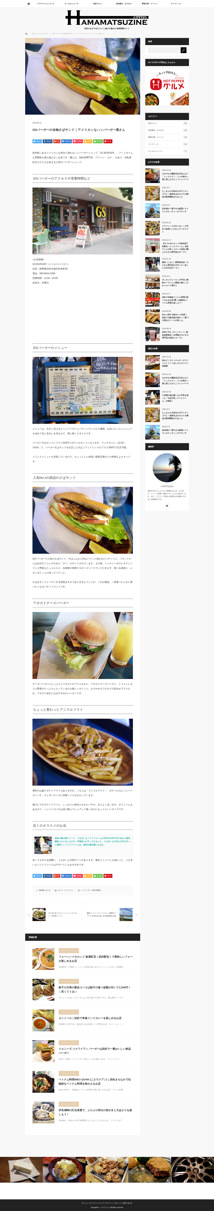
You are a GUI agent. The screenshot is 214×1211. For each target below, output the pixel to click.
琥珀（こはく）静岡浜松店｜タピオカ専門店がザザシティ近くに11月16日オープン (175, 265)
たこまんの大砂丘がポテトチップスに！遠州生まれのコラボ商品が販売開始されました (175, 194)
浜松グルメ (97, 4)
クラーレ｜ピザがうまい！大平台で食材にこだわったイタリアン (175, 229)
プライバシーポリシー (113, 1203)
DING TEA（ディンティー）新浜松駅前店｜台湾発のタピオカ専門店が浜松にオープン (175, 335)
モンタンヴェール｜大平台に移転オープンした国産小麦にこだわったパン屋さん (175, 282)
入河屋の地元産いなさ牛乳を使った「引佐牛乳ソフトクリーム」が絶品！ (175, 398)
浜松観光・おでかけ (124, 4)
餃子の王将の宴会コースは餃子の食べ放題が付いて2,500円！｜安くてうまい (95, 989)
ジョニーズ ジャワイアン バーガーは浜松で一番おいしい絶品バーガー (95, 1050)
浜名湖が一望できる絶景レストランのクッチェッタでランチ (175, 210)
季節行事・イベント (150, 4)
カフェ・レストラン (35, 40)
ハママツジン (167, 486)
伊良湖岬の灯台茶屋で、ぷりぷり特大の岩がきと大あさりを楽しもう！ (95, 1112)
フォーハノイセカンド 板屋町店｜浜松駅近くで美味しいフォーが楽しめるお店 (96, 958)
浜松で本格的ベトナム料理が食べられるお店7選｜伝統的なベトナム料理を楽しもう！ (175, 300)
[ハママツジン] (107, 24)
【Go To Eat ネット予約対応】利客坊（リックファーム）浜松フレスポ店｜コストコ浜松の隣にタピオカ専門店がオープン (175, 247)
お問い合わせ (127, 1203)
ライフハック (176, 4)
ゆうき (47, 890)
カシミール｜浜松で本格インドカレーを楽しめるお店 (90, 1018)
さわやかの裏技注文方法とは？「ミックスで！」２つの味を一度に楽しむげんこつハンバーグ (175, 176)
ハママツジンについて (45, 4)
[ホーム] (28, 3)
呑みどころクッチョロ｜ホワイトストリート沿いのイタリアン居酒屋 (175, 363)
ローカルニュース (71, 4)
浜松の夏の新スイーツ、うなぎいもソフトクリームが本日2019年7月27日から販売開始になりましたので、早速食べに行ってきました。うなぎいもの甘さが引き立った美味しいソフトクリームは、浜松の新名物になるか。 (92, 841)
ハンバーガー (86, 890)
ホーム (84, 1203)
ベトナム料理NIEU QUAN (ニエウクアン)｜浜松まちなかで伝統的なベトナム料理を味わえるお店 (95, 1081)
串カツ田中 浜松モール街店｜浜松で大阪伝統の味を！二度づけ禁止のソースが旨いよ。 (175, 317)
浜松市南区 (96, 890)
